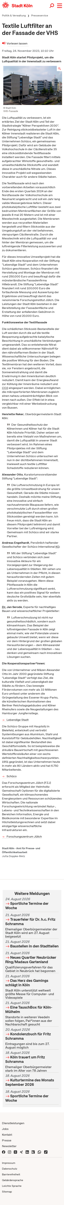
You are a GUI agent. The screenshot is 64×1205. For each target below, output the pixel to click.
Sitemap (7, 1191)
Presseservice (39, 15)
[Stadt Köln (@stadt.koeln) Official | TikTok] (46, 1152)
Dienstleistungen (13, 1123)
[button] (59, 6)
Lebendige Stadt (18, 720)
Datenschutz (9, 1168)
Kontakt (7, 1134)
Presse (6, 1140)
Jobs (5, 1129)
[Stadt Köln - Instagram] (9, 1152)
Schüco (12, 776)
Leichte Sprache (11, 1186)
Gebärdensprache (12, 1180)
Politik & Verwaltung (14, 15)
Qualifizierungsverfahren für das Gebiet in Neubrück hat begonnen (30, 962)
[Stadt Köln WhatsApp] (39, 1152)
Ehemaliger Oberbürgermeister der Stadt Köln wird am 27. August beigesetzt (31, 926)
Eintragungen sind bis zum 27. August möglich (28, 1038)
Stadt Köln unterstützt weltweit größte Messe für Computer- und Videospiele (29, 987)
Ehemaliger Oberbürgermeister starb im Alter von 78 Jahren (28, 1062)
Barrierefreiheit (11, 1174)
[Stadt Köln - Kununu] (33, 1152)
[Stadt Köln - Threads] (15, 1152)
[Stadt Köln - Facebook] (3, 1152)
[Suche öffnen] (52, 6)
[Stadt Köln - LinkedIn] (27, 1152)
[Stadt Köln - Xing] (21, 1152)
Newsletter (9, 1146)
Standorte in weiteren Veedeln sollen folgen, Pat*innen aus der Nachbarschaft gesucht (28, 1013)
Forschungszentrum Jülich (24, 836)
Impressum (8, 1163)
